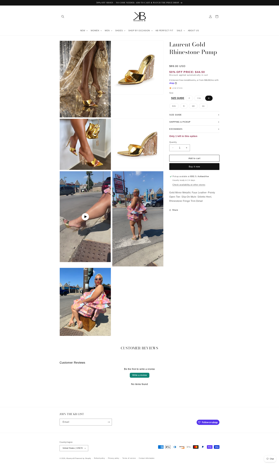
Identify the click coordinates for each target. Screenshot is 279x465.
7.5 (200, 99)
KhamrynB (70, 458)
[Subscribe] (108, 422)
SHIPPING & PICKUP (194, 122)
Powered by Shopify (83, 458)
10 (195, 107)
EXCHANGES (194, 129)
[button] (63, 16)
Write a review (139, 375)
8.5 (175, 107)
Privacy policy (113, 458)
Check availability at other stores (188, 184)
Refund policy (99, 458)
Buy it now (194, 166)
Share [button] (175, 210)
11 (205, 107)
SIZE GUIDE (177, 98)
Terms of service (129, 458)
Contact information (146, 458)
